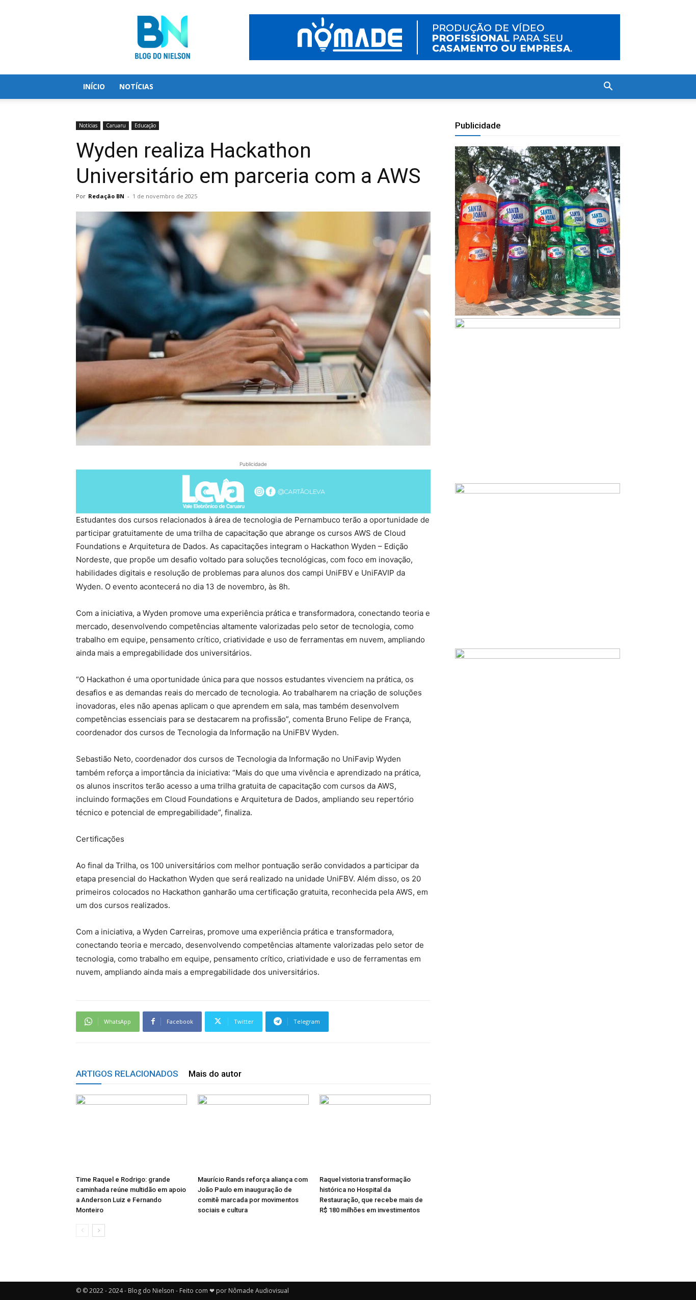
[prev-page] (82, 1230)
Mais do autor (215, 1074)
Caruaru (116, 125)
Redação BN (106, 196)
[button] (608, 87)
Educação (145, 125)
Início (94, 86)
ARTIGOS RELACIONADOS (127, 1074)
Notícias (136, 86)
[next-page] (98, 1230)
